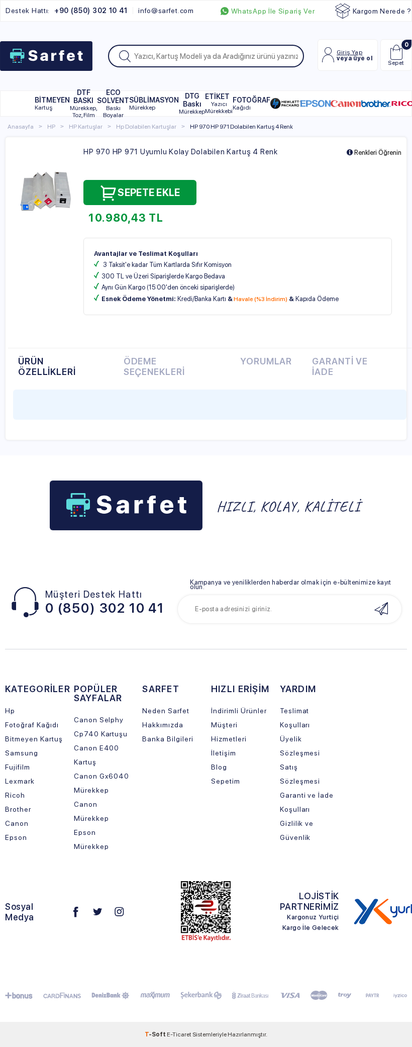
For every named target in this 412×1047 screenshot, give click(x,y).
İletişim (223, 753)
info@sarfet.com (166, 10)
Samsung (21, 753)
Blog (219, 767)
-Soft (156, 1034)
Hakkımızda (162, 725)
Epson (16, 837)
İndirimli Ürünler (239, 711)
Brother (18, 809)
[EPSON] (315, 103)
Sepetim (225, 781)
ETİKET (219, 103)
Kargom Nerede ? (382, 11)
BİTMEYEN (52, 103)
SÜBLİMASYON (154, 103)
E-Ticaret (179, 1034)
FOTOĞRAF (251, 103)
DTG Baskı (192, 103)
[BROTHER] (376, 103)
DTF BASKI (83, 103)
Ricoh (15, 795)
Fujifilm (17, 767)
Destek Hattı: (67, 10)
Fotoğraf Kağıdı (32, 725)
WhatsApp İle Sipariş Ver (273, 11)
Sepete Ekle (149, 192)
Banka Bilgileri (167, 739)
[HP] (285, 103)
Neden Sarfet (165, 711)
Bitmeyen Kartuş (34, 739)
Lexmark (20, 781)
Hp (10, 711)
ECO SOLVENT (113, 103)
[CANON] (346, 103)
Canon (17, 823)
